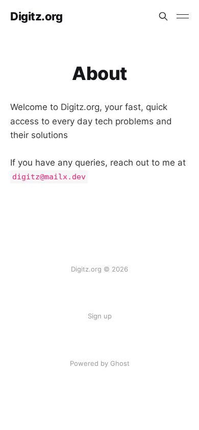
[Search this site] (163, 16)
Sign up (100, 316)
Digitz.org (36, 16)
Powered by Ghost (100, 363)
